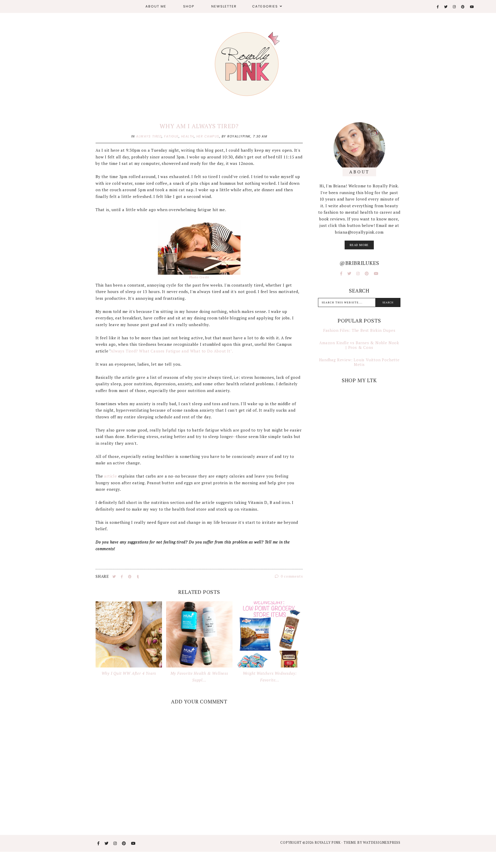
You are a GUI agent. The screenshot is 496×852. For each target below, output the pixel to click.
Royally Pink (328, 842)
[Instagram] (454, 6)
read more (359, 245)
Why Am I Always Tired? (199, 126)
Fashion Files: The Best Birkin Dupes (359, 330)
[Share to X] (114, 576)
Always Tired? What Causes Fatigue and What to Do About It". (172, 351)
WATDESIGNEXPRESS (381, 842)
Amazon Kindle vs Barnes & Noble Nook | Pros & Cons (359, 345)
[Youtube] (472, 6)
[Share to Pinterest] (130, 576)
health (187, 136)
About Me (155, 6)
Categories (265, 6)
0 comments (291, 576)
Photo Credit (199, 277)
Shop (189, 6)
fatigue (171, 136)
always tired (149, 136)
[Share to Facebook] (122, 576)
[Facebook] (438, 6)
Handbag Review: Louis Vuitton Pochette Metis (359, 362)
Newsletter (224, 6)
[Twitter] (446, 6)
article (110, 476)
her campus (207, 136)
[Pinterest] (463, 6)
